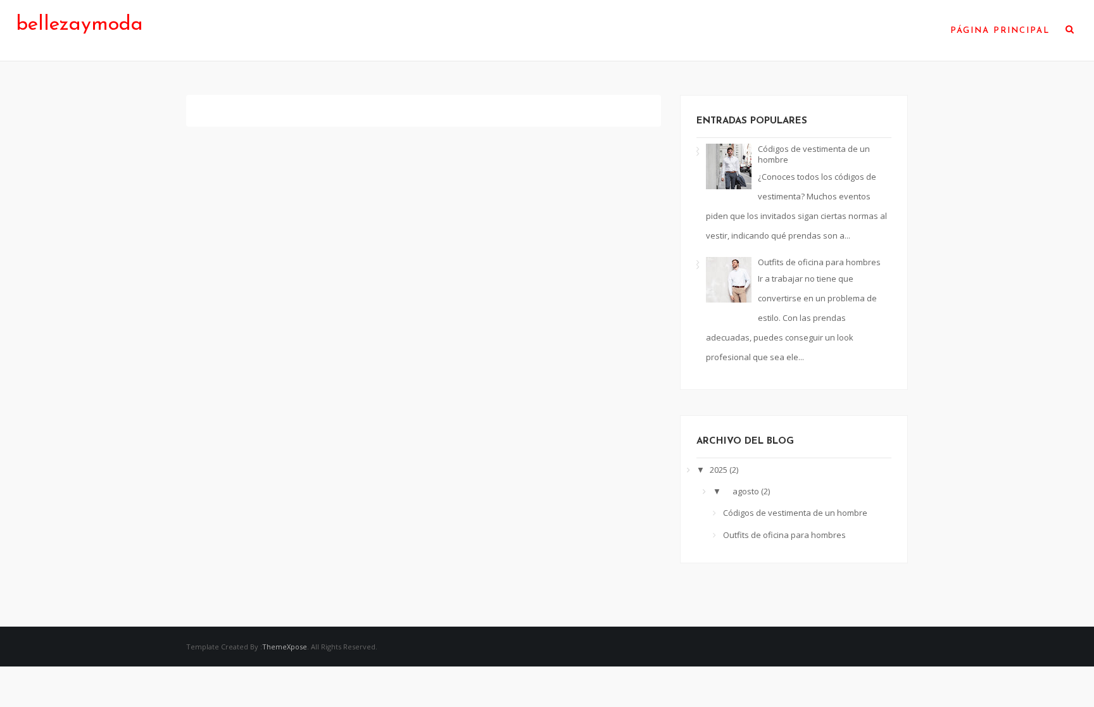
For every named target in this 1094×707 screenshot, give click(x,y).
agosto (746, 491)
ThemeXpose (284, 646)
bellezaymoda (79, 25)
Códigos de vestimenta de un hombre (814, 154)
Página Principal (1000, 31)
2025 (719, 469)
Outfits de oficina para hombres (819, 262)
